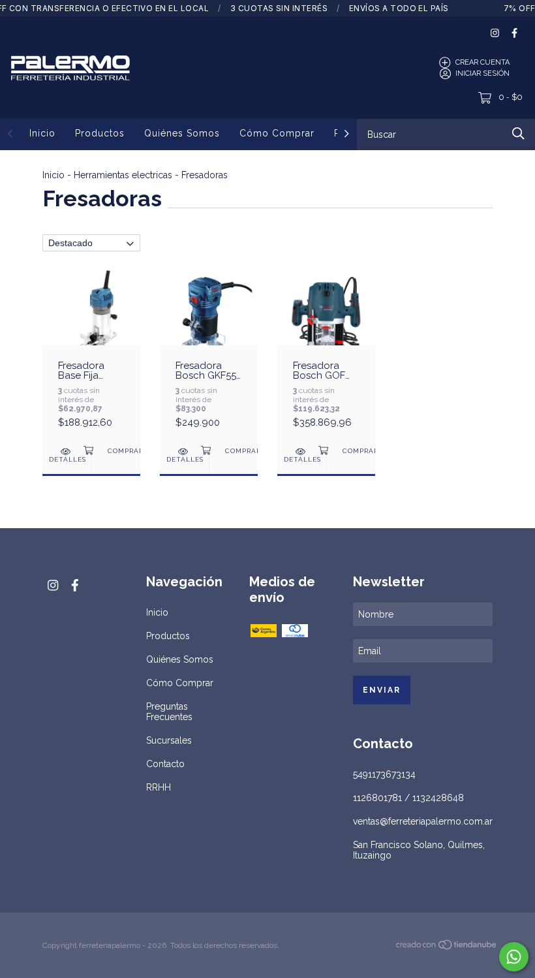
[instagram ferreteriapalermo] (494, 33)
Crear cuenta (482, 62)
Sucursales (169, 740)
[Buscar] (518, 133)
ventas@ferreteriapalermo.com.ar (423, 821)
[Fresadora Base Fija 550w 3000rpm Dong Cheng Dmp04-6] (91, 355)
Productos (100, 133)
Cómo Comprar (276, 133)
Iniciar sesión (482, 73)
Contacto (165, 764)
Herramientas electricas (123, 175)
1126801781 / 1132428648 (408, 798)
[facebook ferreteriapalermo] (514, 33)
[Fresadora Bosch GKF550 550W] (209, 355)
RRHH (158, 787)
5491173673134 (384, 774)
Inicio (42, 133)
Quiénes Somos (182, 133)
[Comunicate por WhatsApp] (513, 956)
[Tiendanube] (447, 946)
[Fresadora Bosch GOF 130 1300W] (326, 355)
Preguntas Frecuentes (169, 711)
